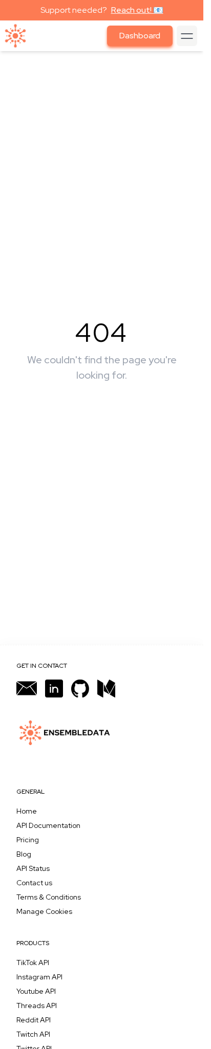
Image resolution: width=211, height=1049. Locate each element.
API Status (33, 868)
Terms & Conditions (48, 897)
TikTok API (32, 962)
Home (26, 811)
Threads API (36, 1005)
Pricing (27, 839)
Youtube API (36, 991)
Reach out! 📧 (137, 10)
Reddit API (33, 1019)
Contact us (34, 882)
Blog (23, 854)
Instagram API (39, 976)
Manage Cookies (44, 911)
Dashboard (139, 35)
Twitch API (33, 1034)
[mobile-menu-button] (187, 36)
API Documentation (48, 825)
